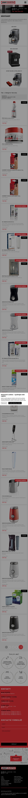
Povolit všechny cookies (15, 403)
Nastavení (4, 403)
